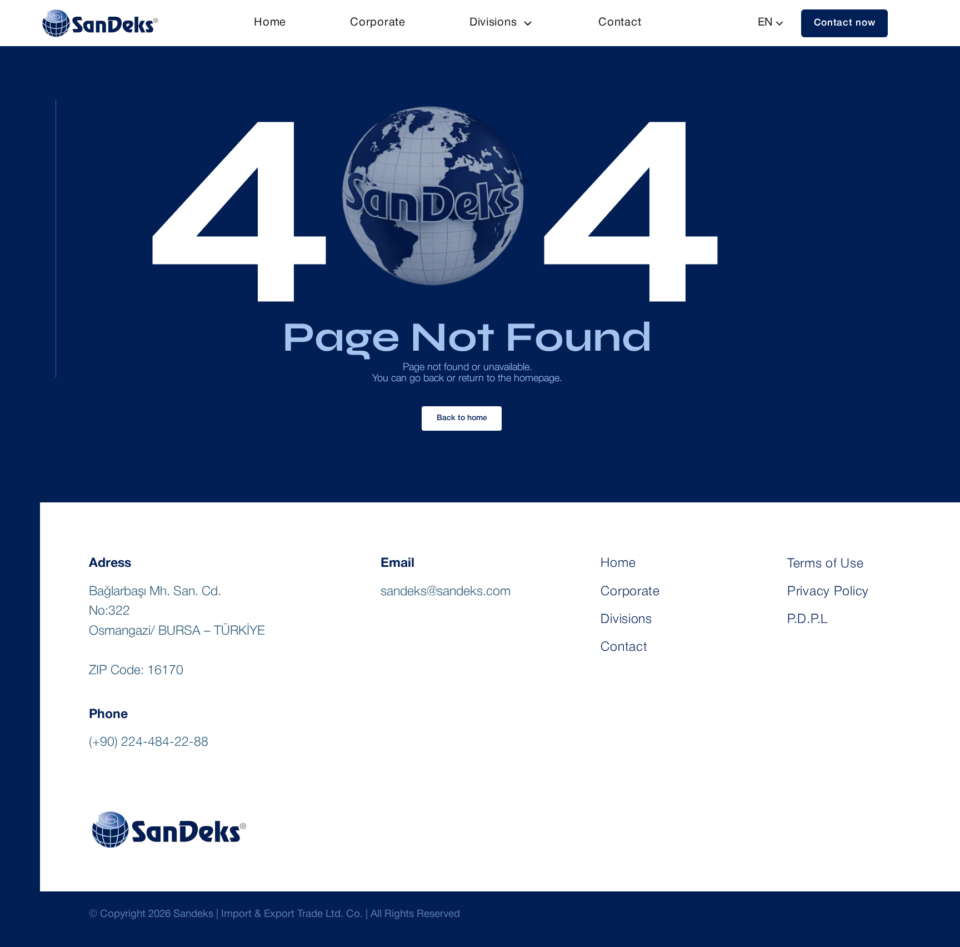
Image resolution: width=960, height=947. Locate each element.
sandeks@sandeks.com (446, 591)
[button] (844, 23)
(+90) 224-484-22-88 (148, 742)
